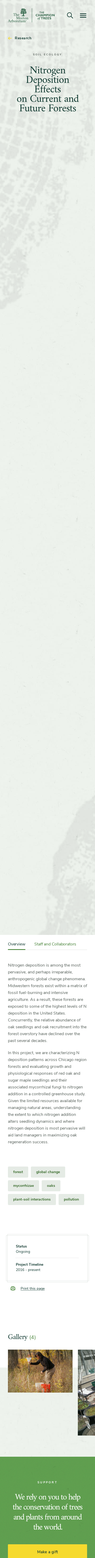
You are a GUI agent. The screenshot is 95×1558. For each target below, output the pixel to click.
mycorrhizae (23, 1185)
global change (48, 1171)
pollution (71, 1199)
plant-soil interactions (32, 1199)
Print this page (33, 1288)
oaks (51, 1185)
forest (18, 1171)
